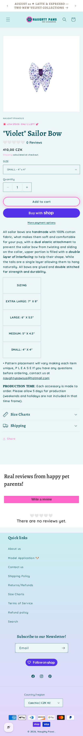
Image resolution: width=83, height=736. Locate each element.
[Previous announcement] (7, 5)
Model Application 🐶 (23, 558)
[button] (8, 19)
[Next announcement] (75, 5)
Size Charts (16, 594)
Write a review (41, 499)
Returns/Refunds (20, 585)
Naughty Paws (45, 731)
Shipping (7, 154)
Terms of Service (20, 603)
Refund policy (18, 612)
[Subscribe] (63, 648)
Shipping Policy (19, 576)
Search (13, 621)
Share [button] (11, 439)
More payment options (41, 222)
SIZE (6, 161)
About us (14, 549)
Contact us (16, 567)
